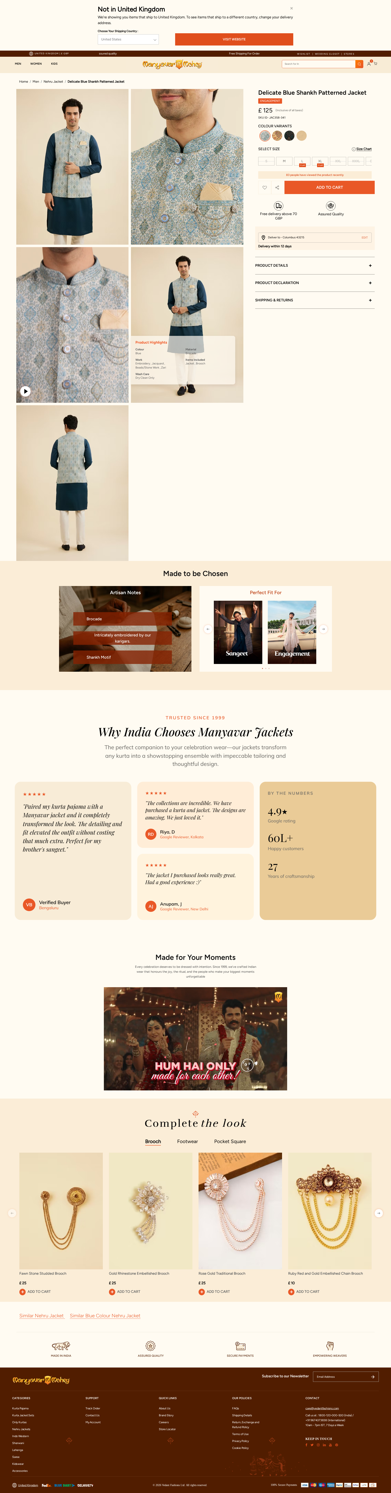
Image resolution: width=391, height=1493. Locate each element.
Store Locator (167, 1429)
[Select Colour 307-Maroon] (302, 136)
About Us (164, 1408)
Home (23, 81)
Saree (16, 1457)
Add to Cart (329, 187)
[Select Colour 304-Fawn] (277, 136)
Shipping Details (242, 1415)
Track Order (93, 1408)
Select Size (269, 149)
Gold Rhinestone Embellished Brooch (139, 1273)
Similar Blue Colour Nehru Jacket (105, 1316)
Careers (164, 1422)
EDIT (365, 237)
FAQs (235, 1408)
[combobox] (322, 64)
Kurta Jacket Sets (23, 1415)
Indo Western (20, 1436)
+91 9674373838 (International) (325, 1420)
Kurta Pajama (20, 1408)
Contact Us (93, 1415)
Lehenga (17, 1450)
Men (36, 81)
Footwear (187, 1141)
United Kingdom (28, 1485)
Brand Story (166, 1415)
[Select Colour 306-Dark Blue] (289, 136)
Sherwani (18, 1443)
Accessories (20, 1471)
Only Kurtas (19, 1422)
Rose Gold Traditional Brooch (222, 1273)
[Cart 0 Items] (375, 64)
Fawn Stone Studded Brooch (42, 1273)
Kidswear (18, 1464)
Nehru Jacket (53, 81)
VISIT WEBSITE (234, 39)
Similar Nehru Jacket (42, 1316)
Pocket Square (230, 1141)
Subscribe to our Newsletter (285, 1376)
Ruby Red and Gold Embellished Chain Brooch (325, 1273)
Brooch (153, 1141)
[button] (20, 64)
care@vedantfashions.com (322, 1408)
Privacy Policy (240, 1441)
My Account (93, 1422)
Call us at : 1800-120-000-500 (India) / (329, 1415)
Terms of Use (240, 1434)
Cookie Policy (240, 1448)
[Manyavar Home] (172, 64)
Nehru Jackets (21, 1429)
